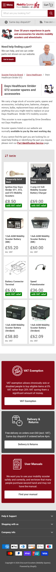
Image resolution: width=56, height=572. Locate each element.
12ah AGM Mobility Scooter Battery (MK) (14, 239)
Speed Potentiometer (37, 283)
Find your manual (28, 494)
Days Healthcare (34, 75)
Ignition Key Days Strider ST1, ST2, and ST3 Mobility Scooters (14, 191)
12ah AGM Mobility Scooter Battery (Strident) (14, 328)
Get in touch (8, 59)
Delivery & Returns (28, 444)
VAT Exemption (28, 401)
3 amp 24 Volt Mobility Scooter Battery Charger (38, 190)
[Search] (51, 13)
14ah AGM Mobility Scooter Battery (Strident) (40, 328)
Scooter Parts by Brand (12, 75)
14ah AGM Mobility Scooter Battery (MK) (40, 239)
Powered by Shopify (28, 566)
